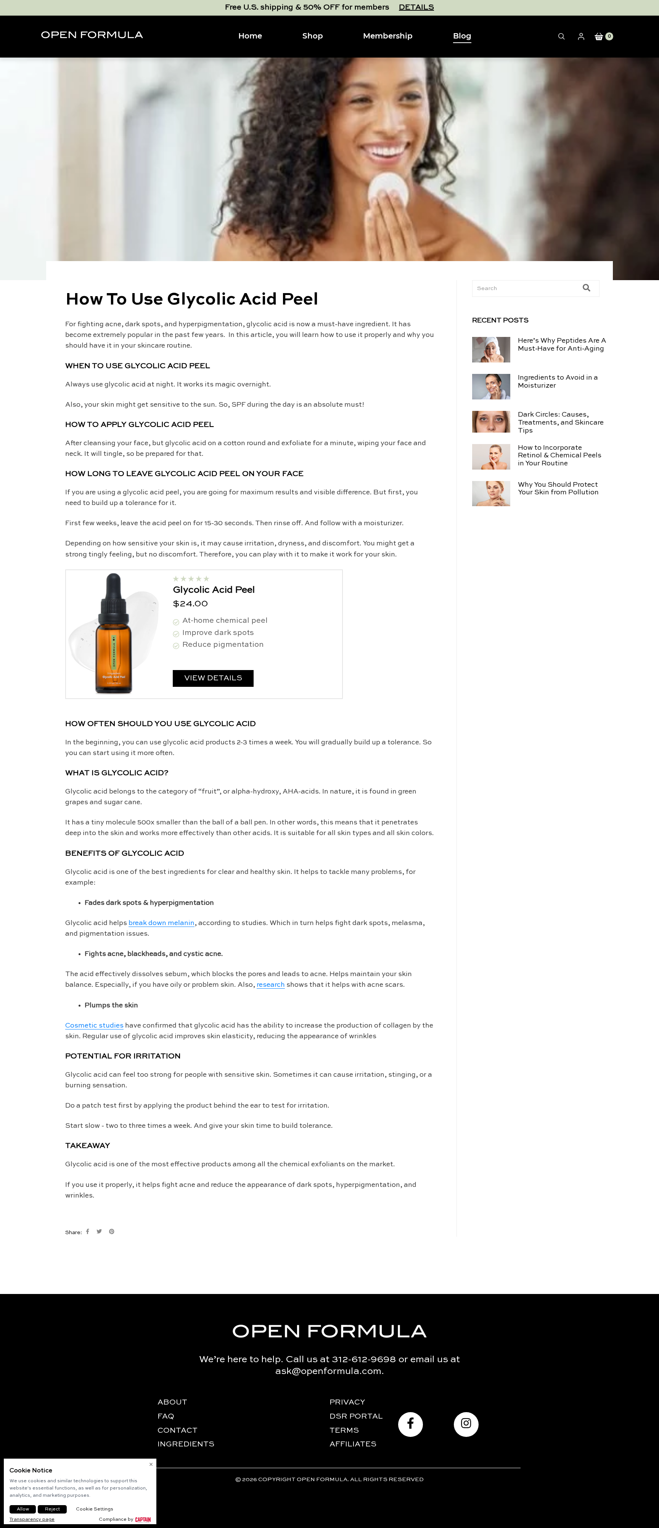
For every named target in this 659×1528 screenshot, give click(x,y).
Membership (388, 36)
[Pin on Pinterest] (111, 1232)
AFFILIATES (353, 1444)
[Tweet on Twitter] (99, 1232)
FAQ (166, 1417)
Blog (462, 36)
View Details (213, 678)
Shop (312, 36)
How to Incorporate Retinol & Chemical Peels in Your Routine (559, 455)
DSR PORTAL (356, 1417)
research (271, 984)
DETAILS (416, 7)
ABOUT (172, 1402)
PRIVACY (347, 1402)
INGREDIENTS (186, 1444)
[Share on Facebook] (87, 1232)
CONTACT (178, 1431)
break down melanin (161, 923)
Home (250, 36)
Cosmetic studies (94, 1025)
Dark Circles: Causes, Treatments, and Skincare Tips (561, 422)
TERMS (344, 1431)
